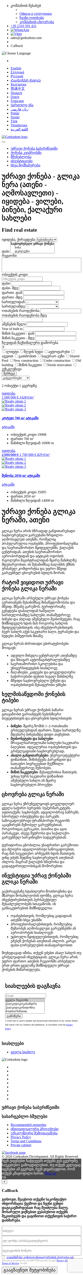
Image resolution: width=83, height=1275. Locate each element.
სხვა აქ (50, 1173)
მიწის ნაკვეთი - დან (18, 333)
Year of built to (12, 329)
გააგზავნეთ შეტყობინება (30, 1270)
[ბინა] (32, 248)
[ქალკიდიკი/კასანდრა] (24, 1004)
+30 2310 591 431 (24, 26)
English (16, 68)
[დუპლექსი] (32, 251)
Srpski (15, 117)
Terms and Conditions (26, 1141)
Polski (15, 113)
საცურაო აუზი (53, 356)
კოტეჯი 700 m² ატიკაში (20, 418)
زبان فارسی (19, 109)
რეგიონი (9, 255)
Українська (19, 125)
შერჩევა (9, 373)
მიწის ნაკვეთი (30, 365)
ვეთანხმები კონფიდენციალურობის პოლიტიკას (40, 1257)
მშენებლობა (21, 157)
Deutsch (16, 93)
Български (18, 84)
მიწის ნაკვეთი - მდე (18, 338)
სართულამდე (13, 306)
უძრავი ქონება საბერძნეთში (34, 148)
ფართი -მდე (12, 297)
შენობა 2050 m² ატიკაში (21, 475)
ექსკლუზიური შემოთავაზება (34, 1133)
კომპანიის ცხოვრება (36, 22)
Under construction (57, 360)
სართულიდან (13, 302)
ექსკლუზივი (11, 369)
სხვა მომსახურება (25, 165)
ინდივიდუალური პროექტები (34, 1129)
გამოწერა (14, 1016)
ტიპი (5, 251)
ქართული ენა (22, 105)
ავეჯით (7, 356)
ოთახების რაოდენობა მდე (24, 315)
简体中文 (18, 88)
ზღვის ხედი (33, 352)
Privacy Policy (21, 1137)
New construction (26, 360)
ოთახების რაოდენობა (20, 311)
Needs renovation (59, 365)
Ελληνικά (17, 72)
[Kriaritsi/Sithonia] (24, 1011)
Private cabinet (21, 1145)
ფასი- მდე (10, 288)
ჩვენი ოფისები (31, 18)
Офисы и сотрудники (35, 13)
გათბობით (27, 356)
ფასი (6, 283)
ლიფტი (12, 352)
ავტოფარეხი (59, 352)
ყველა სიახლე (23, 1052)
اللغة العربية (19, 129)
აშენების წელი (14, 324)
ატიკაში (8, 427)
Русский (17, 76)
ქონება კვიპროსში (26, 153)
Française (17, 101)
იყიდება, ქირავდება (18, 239)
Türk (14, 121)
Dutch (15, 97)
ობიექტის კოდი (15, 274)
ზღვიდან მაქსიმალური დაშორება (30, 343)
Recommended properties (28, 1125)
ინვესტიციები (22, 161)
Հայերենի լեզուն (26, 80)
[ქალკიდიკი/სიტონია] (24, 1008)
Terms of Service (10, 1263)
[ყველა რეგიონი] (24, 1000)
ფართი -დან (12, 293)
